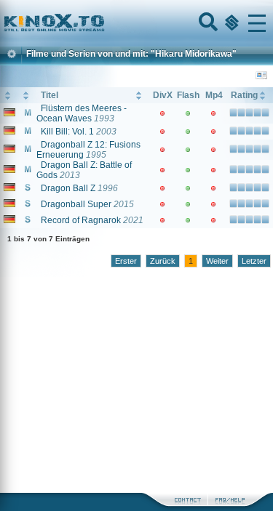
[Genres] (230, 23)
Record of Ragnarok (81, 220)
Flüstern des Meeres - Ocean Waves (81, 113)
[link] (136, 23)
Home (103, 23)
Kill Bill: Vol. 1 (67, 131)
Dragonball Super (76, 204)
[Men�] (257, 23)
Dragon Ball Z (68, 188)
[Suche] (207, 23)
